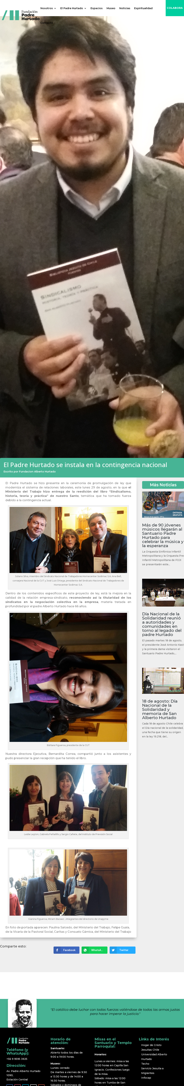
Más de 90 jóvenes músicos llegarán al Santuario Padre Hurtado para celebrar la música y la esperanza (162, 535)
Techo (145, 1063)
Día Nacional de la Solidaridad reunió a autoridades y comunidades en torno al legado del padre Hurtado (161, 624)
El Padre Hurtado (71, 8)
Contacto (46, 22)
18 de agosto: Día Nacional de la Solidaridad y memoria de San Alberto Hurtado (160, 709)
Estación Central (17, 1079)
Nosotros (46, 8)
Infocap (146, 1077)
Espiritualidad (143, 8)
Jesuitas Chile (150, 1049)
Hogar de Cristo (151, 1045)
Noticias (124, 8)
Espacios (97, 8)
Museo (111, 8)
